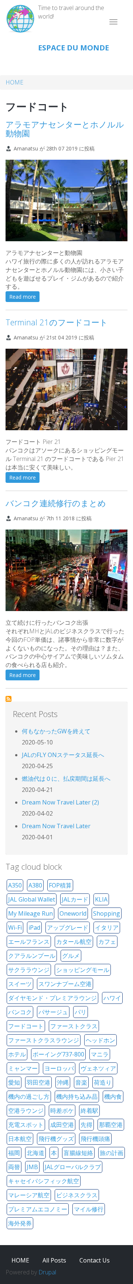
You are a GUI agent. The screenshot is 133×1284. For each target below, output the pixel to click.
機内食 (113, 1096)
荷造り (103, 1082)
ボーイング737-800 (58, 1054)
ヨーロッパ (59, 1068)
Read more (24, 297)
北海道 (35, 1153)
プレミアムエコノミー (37, 1209)
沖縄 (63, 1082)
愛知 (14, 1082)
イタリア (107, 927)
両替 (14, 1167)
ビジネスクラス (77, 1195)
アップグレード (67, 927)
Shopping (106, 913)
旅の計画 (111, 1153)
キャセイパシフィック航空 (43, 1181)
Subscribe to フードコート (8, 699)
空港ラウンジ (26, 1111)
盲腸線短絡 (78, 1153)
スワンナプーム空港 (65, 984)
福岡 (14, 1153)
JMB (32, 1167)
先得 (86, 1125)
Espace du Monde (73, 48)
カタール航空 (74, 942)
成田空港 (62, 1125)
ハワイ (112, 998)
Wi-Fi (15, 927)
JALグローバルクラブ (73, 1167)
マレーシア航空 (29, 1195)
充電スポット (26, 1125)
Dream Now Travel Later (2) (60, 802)
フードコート (26, 1026)
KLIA (101, 899)
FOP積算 (60, 885)
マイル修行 (88, 1209)
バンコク (20, 1012)
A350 (15, 885)
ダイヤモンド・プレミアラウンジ (52, 998)
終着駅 (89, 1111)
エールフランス (29, 942)
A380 (35, 885)
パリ (80, 1012)
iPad (34, 927)
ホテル (17, 1054)
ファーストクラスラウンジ (43, 1040)
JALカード (75, 899)
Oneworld (72, 913)
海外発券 (20, 1223)
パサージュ (53, 1012)
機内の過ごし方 (29, 1096)
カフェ (107, 942)
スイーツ (20, 984)
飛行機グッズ (56, 1139)
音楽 (81, 1082)
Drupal (47, 1272)
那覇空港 (111, 1125)
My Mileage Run (30, 913)
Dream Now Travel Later (56, 826)
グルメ (71, 956)
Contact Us (94, 1260)
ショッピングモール (82, 970)
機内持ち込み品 (77, 1096)
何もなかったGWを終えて (56, 731)
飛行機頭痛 (95, 1139)
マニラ (100, 1054)
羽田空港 (38, 1082)
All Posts (54, 1260)
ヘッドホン (100, 1040)
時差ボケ (62, 1111)
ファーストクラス (74, 1026)
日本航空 (20, 1139)
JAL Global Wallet (31, 899)
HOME (14, 82)
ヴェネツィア (98, 1068)
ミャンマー (23, 1068)
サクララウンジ (29, 970)
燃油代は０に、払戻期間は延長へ (66, 778)
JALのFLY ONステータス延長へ (63, 755)
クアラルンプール (31, 956)
